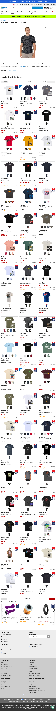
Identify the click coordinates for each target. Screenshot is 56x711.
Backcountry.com (24, 705)
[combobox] (51, 82)
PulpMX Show (32, 686)
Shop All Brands (34, 701)
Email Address (33, 634)
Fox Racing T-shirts (11, 70)
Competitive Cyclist (36, 705)
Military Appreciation (34, 688)
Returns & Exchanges (6, 666)
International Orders (6, 675)
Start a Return (4, 668)
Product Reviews (5, 686)
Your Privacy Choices (29, 699)
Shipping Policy (41, 699)
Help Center (4, 673)
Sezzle (2, 672)
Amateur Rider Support (35, 685)
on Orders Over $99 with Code (28, 16)
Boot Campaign (33, 692)
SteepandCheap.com (49, 705)
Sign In (2, 662)
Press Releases (33, 666)
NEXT (51, 599)
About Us (31, 662)
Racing (2, 688)
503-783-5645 (21, 66)
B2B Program (32, 670)
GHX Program (32, 672)
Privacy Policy (15, 699)
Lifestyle (3, 685)
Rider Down (32, 681)
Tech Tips (3, 683)
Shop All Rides (43, 701)
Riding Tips (3, 681)
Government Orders (34, 673)
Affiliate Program (33, 668)
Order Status (4, 664)
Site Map (25, 701)
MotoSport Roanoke (34, 675)
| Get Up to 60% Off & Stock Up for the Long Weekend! (28, 1)
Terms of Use (6, 699)
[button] (46, 4)
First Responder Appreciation (37, 690)
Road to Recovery (33, 683)
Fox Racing (3, 20)
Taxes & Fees (49, 699)
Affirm (2, 670)
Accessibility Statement (15, 701)
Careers (31, 664)
